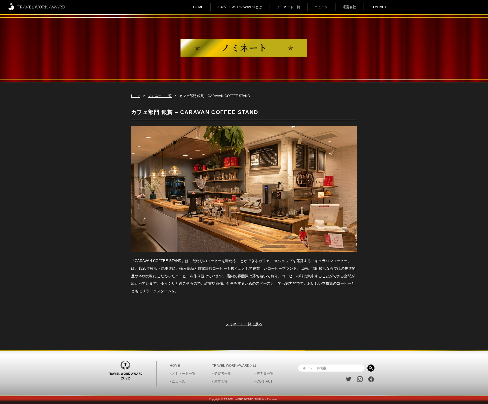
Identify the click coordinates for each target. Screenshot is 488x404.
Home (135, 96)
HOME (198, 7)
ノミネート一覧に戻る (244, 324)
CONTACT (379, 7)
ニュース (321, 7)
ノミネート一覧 (288, 7)
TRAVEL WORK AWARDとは (240, 7)
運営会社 (349, 7)
